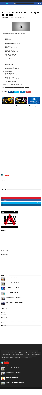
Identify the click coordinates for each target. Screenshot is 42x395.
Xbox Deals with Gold (32, 355)
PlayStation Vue (24, 351)
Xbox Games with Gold (5, 357)
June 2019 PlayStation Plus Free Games (7, 106)
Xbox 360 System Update (19, 355)
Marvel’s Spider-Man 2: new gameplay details (14, 302)
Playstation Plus (31, 352)
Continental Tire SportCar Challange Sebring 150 (15, 382)
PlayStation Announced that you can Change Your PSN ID (33, 106)
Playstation (14, 87)
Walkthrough (4, 355)
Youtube (21, 197)
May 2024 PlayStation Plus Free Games (13, 282)
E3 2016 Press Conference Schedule (12, 377)
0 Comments (22, 17)
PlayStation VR (18, 351)
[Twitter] (39, 1)
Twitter (21, 202)
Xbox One (3, 322)
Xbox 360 (2, 320)
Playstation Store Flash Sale (6, 354)
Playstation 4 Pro (4, 352)
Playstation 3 (18, 87)
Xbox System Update (27, 357)
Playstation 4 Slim (11, 352)
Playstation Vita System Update (35, 354)
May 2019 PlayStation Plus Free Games (20, 106)
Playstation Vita (27, 87)
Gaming (6, 87)
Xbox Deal (25, 355)
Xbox (2, 319)
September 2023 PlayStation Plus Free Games (14, 292)
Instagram (21, 205)
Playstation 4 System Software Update (21, 352)
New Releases (10, 87)
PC (1, 310)
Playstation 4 (22, 87)
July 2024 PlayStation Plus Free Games (13, 277)
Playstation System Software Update (17, 354)
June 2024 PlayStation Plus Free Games (13, 287)
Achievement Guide (5, 351)
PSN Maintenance (11, 351)
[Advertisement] (21, 240)
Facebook (21, 200)
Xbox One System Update (19, 357)
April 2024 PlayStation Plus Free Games (13, 297)
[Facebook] (35, 388)
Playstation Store (37, 352)
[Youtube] (37, 388)
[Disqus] (21, 126)
